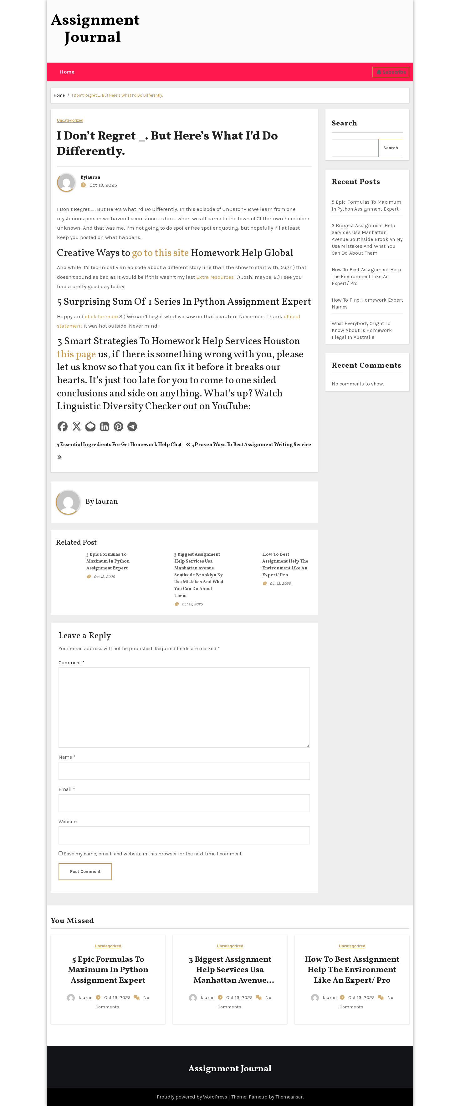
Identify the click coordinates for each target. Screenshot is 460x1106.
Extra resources (215, 277)
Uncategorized (70, 121)
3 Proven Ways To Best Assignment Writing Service (251, 444)
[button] (53, 72)
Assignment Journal (95, 29)
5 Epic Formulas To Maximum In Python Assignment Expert (108, 561)
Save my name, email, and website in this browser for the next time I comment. (153, 854)
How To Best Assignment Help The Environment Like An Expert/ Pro (366, 276)
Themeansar (289, 1097)
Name (67, 757)
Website (68, 821)
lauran (93, 178)
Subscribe (394, 72)
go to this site (160, 253)
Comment (71, 662)
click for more (101, 316)
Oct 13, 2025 (104, 576)
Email (67, 789)
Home (67, 72)
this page (76, 355)
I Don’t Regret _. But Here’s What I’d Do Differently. (117, 95)
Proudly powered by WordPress (192, 1097)
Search (345, 123)
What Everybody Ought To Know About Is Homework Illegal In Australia (362, 330)
